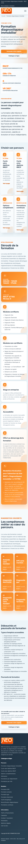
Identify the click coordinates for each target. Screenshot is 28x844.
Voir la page (6, 183)
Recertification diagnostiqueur (9, 802)
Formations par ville (6, 781)
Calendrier (4, 815)
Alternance (4, 776)
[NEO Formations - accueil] (6, 11)
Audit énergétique (6, 799)
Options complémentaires (8, 773)
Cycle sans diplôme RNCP (8, 768)
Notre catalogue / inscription (7, 5)
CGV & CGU (4, 826)
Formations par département (9, 778)
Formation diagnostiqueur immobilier (11, 766)
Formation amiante (6, 792)
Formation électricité (7, 797)
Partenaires (4, 820)
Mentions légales (6, 823)
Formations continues (7, 805)
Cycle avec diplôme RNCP (8, 771)
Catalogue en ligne (14, 56)
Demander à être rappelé (14, 51)
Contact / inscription (7, 818)
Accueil (3, 16)
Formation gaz (5, 794)
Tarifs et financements (7, 813)
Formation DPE (5, 789)
